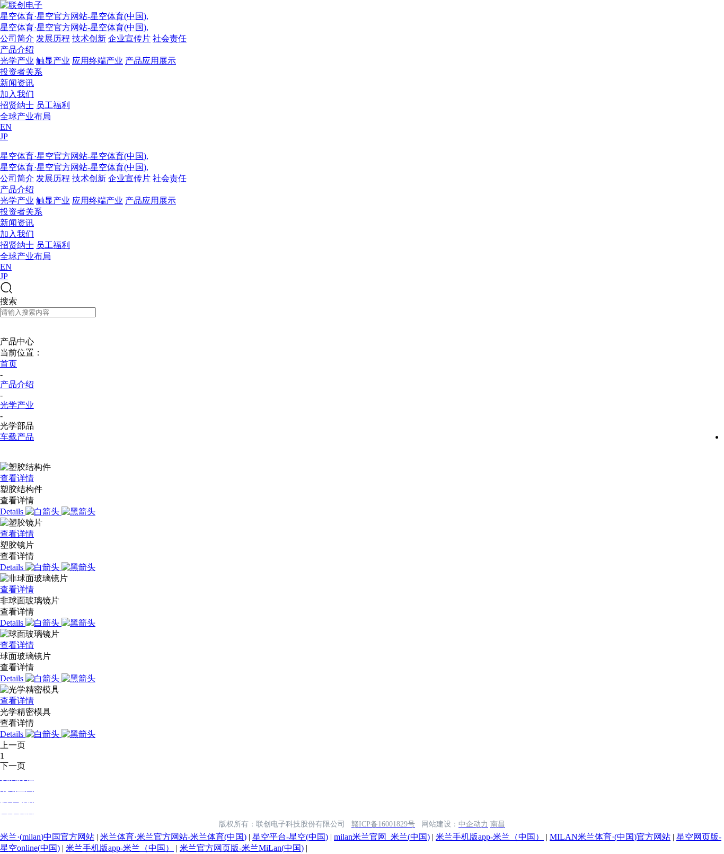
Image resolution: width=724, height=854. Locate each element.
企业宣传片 (129, 38)
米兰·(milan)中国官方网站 (47, 836)
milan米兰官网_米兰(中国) (382, 836)
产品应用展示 (150, 60)
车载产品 (17, 436)
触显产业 (53, 60)
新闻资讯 (17, 82)
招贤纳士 (17, 105)
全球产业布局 (25, 116)
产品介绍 (17, 49)
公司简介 (17, 38)
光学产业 (17, 60)
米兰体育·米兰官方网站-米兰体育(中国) (173, 836)
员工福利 (53, 105)
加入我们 (17, 94)
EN (6, 126)
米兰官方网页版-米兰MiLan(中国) (242, 847)
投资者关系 (21, 71)
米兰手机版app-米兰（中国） (490, 836)
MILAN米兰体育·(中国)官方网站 (610, 836)
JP (4, 136)
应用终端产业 (97, 60)
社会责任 (170, 38)
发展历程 (53, 38)
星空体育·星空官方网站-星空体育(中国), (74, 16)
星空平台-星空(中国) (290, 836)
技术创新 (89, 38)
